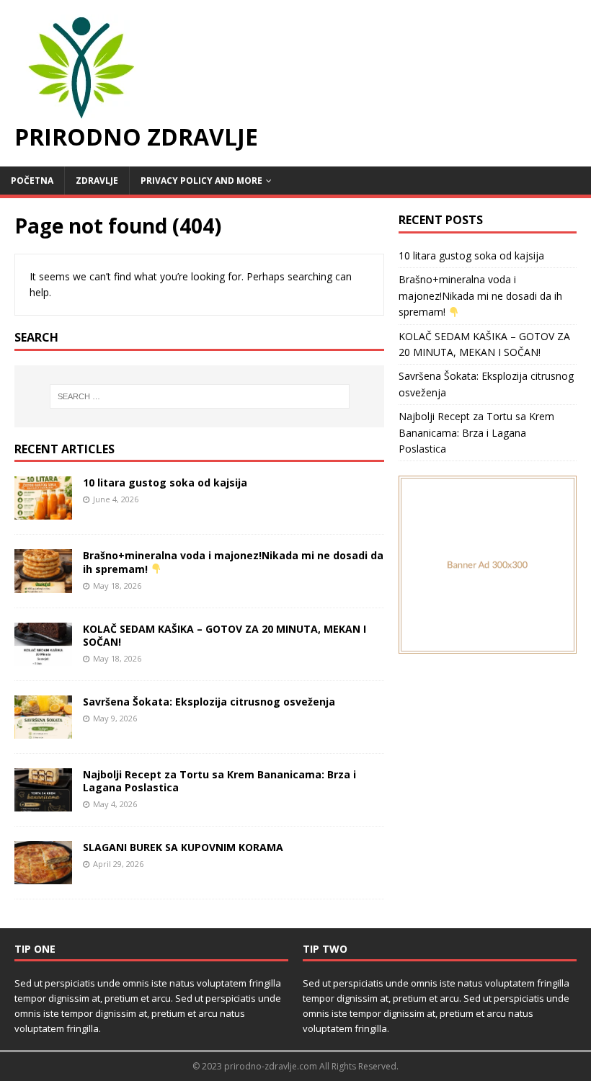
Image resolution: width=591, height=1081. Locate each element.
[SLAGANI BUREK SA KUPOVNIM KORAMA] (43, 876)
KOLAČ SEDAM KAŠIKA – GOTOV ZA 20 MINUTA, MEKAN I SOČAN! (224, 635)
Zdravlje (97, 180)
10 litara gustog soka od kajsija (165, 482)
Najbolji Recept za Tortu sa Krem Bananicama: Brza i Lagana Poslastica (219, 781)
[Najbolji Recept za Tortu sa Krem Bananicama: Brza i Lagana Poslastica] (43, 802)
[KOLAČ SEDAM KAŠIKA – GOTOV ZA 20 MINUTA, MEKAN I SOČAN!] (43, 657)
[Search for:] (199, 396)
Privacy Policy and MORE (201, 180)
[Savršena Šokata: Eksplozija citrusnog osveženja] (43, 730)
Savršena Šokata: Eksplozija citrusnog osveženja (209, 701)
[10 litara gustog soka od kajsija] (43, 511)
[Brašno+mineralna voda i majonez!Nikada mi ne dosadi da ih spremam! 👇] (43, 584)
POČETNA (32, 180)
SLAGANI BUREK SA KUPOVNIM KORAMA (183, 847)
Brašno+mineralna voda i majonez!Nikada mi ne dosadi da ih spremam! (480, 295)
